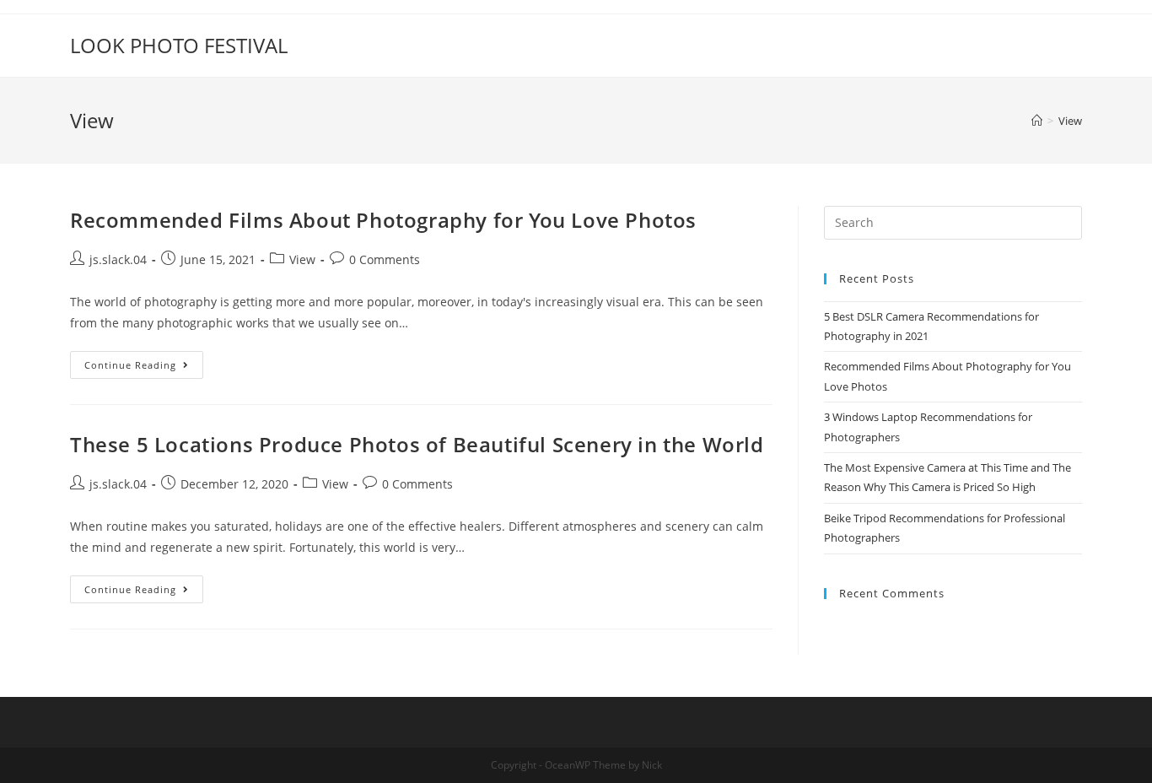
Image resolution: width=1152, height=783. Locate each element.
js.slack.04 (118, 259)
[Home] (1036, 120)
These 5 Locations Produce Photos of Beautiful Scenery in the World (417, 444)
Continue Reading (130, 365)
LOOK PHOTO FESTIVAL (179, 45)
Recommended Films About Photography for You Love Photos (383, 220)
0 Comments (384, 259)
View (302, 259)
